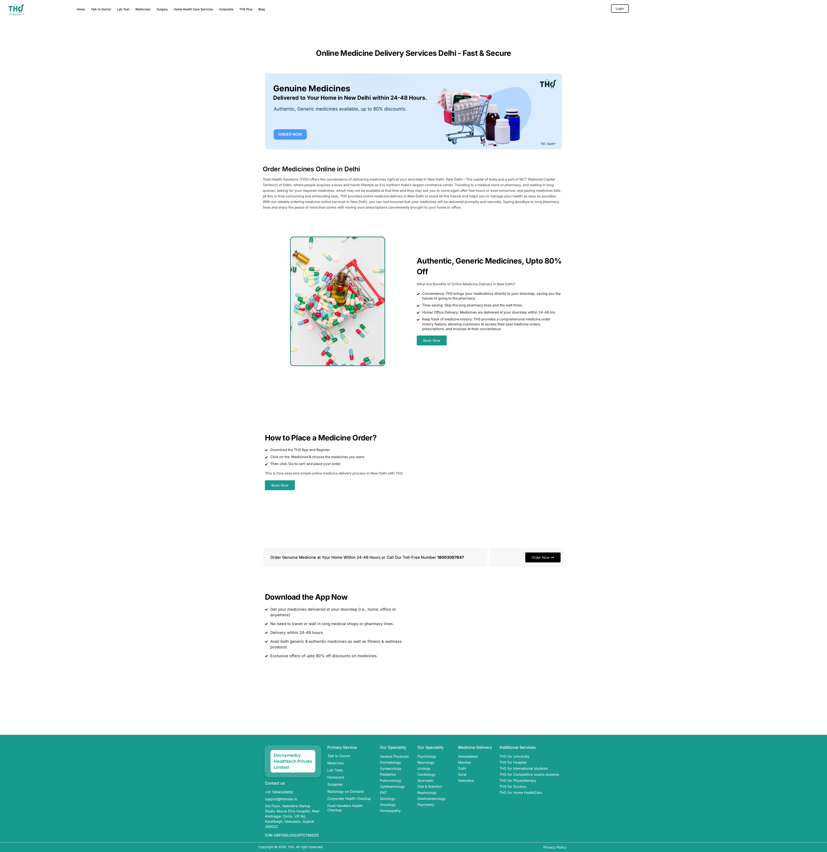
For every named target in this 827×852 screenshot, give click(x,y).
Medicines (143, 9)
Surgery (162, 9)
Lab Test (123, 9)
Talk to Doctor (101, 9)
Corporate (226, 9)
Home (81, 9)
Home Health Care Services (193, 9)
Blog (261, 9)
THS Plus (245, 9)
